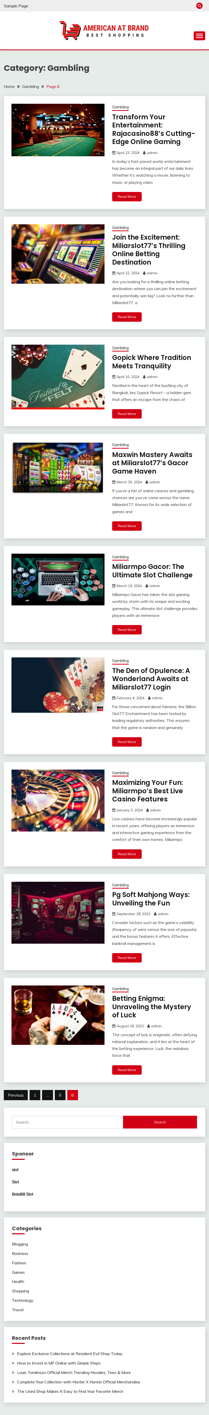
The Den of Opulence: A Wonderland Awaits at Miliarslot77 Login (151, 679)
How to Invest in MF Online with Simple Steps (59, 1363)
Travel (17, 1309)
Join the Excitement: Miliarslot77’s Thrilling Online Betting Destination (149, 250)
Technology (22, 1300)
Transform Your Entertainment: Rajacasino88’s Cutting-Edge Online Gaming (153, 129)
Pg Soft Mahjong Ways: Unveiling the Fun (151, 899)
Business (20, 1253)
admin (152, 152)
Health (18, 1281)
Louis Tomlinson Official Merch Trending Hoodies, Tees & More (74, 1372)
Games (18, 1272)
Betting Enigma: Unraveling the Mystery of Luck (151, 1007)
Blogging (20, 1244)
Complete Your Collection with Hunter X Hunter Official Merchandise (78, 1381)
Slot (15, 1181)
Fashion (19, 1262)
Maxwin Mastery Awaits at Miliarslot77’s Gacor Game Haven (152, 463)
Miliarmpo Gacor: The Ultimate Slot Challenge (152, 571)
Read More (127, 196)
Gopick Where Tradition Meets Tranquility (151, 362)
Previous (16, 1095)
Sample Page (16, 5)
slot (15, 1169)
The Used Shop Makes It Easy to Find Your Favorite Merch (70, 1391)
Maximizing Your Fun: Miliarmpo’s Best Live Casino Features (147, 791)
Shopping (20, 1290)
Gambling (120, 107)
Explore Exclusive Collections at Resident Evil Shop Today (70, 1353)
